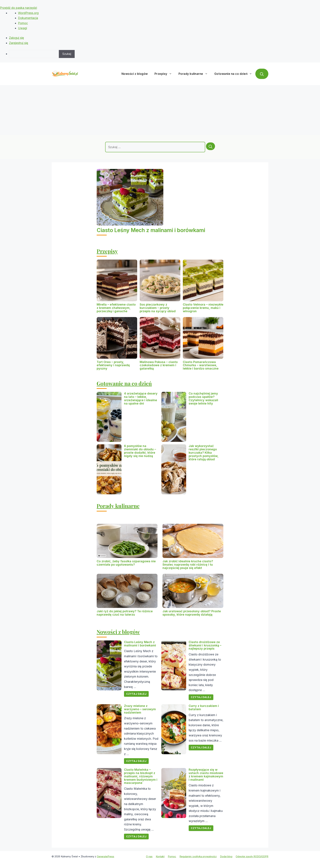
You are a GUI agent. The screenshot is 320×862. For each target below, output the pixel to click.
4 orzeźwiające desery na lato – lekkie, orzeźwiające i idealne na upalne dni (141, 398)
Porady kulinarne (190, 73)
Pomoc (23, 23)
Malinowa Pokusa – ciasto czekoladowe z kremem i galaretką (159, 365)
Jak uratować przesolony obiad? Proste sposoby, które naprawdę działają (191, 612)
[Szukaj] (210, 146)
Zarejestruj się (18, 43)
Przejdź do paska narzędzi (18, 7)
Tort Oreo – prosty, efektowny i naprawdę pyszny (113, 365)
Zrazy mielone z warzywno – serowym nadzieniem (140, 709)
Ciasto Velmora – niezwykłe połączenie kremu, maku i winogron (203, 308)
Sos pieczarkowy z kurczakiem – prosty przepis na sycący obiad (158, 308)
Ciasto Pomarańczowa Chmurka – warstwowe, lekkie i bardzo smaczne (200, 365)
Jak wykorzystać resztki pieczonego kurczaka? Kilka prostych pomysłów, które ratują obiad (203, 452)
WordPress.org (28, 13)
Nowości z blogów (135, 73)
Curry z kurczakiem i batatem (204, 707)
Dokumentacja (28, 18)
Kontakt (160, 856)
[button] (261, 74)
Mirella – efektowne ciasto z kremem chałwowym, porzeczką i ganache (116, 308)
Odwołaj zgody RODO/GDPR (252, 856)
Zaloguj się (16, 37)
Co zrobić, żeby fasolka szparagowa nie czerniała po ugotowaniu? (126, 562)
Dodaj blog (226, 856)
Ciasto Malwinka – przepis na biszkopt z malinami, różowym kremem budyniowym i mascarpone (140, 776)
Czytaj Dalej (136, 693)
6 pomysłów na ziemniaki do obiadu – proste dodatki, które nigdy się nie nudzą (140, 450)
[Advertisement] (160, 110)
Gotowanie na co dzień (231, 73)
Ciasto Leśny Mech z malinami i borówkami (151, 230)
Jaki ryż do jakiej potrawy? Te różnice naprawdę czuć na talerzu (125, 612)
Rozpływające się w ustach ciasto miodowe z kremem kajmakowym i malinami (206, 774)
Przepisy (160, 73)
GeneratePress (105, 856)
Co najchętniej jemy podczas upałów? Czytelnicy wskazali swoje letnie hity (203, 398)
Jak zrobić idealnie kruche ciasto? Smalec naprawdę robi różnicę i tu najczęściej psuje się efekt (187, 564)
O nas (149, 856)
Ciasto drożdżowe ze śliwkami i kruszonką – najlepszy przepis (205, 645)
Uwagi (22, 28)
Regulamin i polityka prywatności (198, 856)
